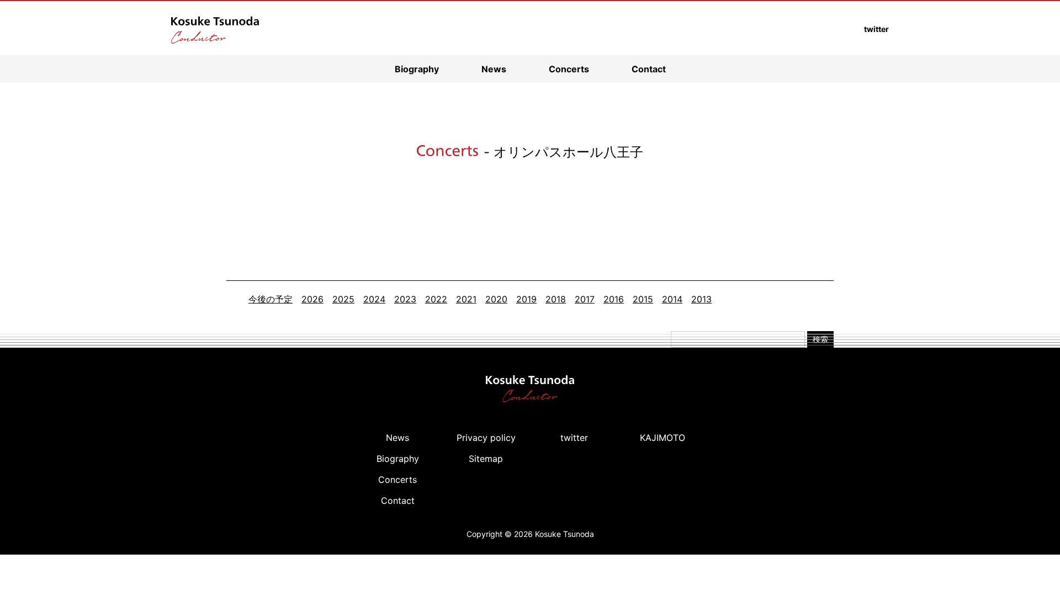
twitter (574, 437)
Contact (649, 68)
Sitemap (486, 458)
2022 (436, 299)
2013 (701, 299)
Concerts (569, 68)
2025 (343, 299)
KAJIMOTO (662, 437)
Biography (417, 68)
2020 (496, 299)
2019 (526, 299)
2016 (613, 299)
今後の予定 (270, 299)
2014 (672, 299)
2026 (312, 299)
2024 (374, 299)
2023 (405, 299)
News (493, 68)
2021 (466, 299)
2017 (585, 299)
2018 (555, 299)
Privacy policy (486, 437)
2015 (643, 299)
